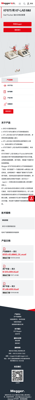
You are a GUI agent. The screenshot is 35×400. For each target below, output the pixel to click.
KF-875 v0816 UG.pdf (10, 272)
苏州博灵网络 (23, 399)
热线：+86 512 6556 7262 (17, 353)
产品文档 (10, 98)
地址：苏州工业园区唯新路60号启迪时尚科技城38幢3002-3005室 (17, 360)
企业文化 (17, 334)
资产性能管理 (17, 317)
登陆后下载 (6, 258)
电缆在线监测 (17, 322)
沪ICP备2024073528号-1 (23, 397)
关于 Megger (18, 331)
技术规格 (10, 92)
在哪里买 (10, 104)
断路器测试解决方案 (17, 324)
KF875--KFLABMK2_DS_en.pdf (14, 254)
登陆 (31, 4)
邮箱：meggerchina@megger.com (17, 356)
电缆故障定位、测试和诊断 (17, 319)
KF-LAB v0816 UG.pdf (11, 289)
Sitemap (10, 399)
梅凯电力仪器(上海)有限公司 (17, 351)
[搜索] (24, 4)
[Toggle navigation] (19, 4)
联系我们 (17, 30)
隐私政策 (17, 341)
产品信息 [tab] (10, 80)
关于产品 (10, 85)
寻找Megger (17, 24)
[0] (17, 71)
